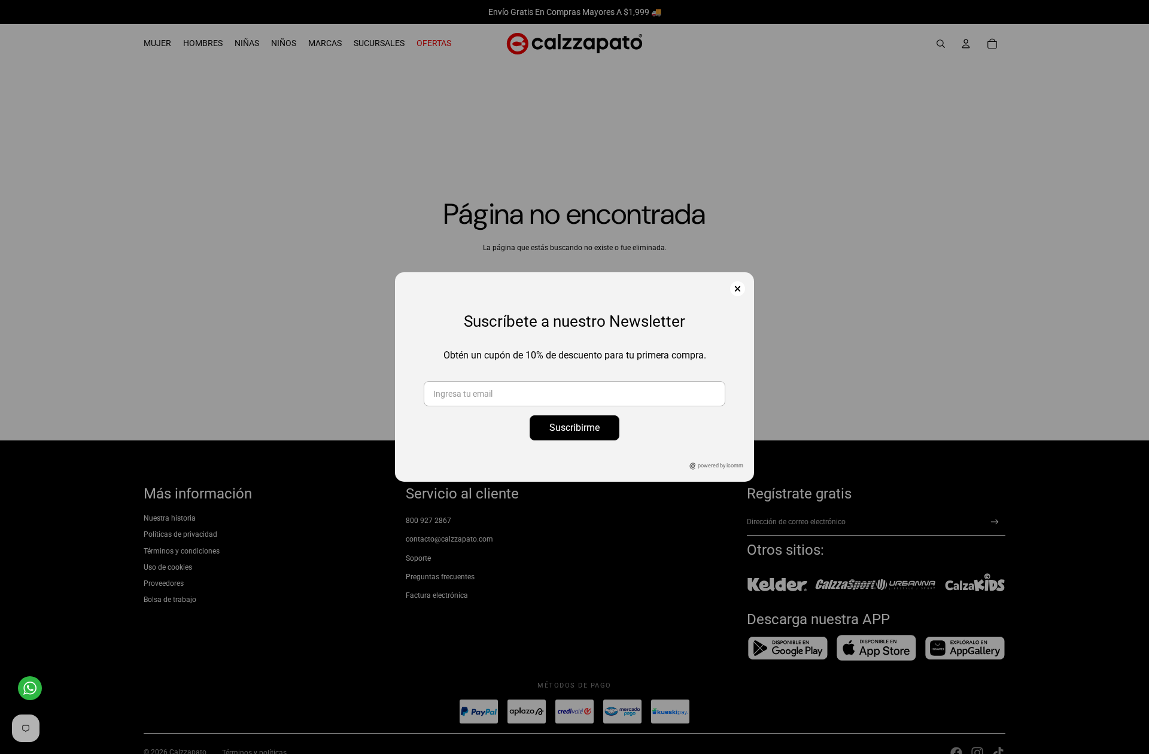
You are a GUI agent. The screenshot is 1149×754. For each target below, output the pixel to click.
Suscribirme (574, 427)
